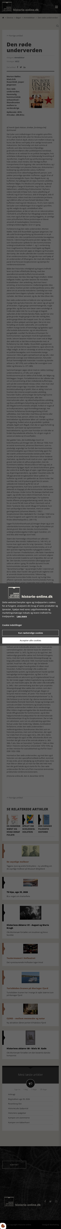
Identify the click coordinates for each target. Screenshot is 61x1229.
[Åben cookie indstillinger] (3, 1226)
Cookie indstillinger (12, 625)
